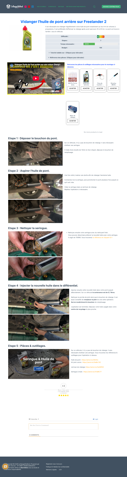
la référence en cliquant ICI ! (102, 237)
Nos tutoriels (41, 6)
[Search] (94, 7)
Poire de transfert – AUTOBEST (99, 85)
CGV (60, 469)
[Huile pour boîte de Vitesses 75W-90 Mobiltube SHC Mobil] (86, 77)
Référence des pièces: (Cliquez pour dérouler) (67, 57)
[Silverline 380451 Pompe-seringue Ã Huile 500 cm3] (113, 77)
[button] (82, 53)
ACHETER (72, 88)
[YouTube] (29, 7)
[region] (35, 153)
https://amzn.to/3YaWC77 (92, 372)
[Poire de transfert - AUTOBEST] (99, 77)
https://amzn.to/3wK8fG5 (95, 367)
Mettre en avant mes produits (76, 6)
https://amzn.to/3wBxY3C (92, 362)
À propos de (52, 6)
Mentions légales (51, 469)
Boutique (61, 6)
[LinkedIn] (33, 7)
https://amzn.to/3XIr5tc (90, 360)
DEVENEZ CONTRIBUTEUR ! (111, 6)
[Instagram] (25, 7)
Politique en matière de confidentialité (57, 467)
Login (96, 419)
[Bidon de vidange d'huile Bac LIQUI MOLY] (72, 109)
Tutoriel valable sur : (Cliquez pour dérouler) (66, 53)
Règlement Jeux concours (54, 464)
